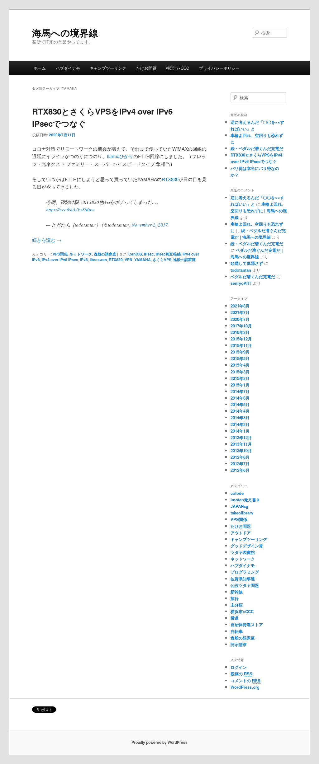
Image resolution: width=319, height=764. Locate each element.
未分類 (237, 605)
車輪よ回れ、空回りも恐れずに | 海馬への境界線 (259, 210)
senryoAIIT (241, 283)
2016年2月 (240, 332)
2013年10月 (241, 450)
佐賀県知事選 (243, 579)
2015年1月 (240, 385)
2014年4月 (240, 411)
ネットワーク (80, 254)
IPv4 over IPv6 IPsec (60, 259)
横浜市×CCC (177, 68)
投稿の (241, 674)
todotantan (241, 270)
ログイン (239, 667)
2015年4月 (240, 365)
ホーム (40, 68)
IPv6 (84, 259)
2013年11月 (241, 444)
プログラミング (245, 572)
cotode (237, 493)
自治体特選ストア (247, 624)
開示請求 (239, 644)
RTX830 (170, 179)
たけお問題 (146, 68)
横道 (235, 618)
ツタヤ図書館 (243, 552)
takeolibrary (242, 513)
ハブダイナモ (68, 68)
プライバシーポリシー (219, 68)
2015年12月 (241, 339)
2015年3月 (240, 372)
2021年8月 (240, 306)
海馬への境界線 (65, 32)
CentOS (135, 254)
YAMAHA (142, 259)
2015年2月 (240, 378)
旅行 (235, 598)
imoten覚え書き (245, 500)
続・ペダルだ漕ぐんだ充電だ (257, 148)
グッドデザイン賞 (247, 546)
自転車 (237, 631)
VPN (128, 259)
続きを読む (46, 240)
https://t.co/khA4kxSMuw (70, 209)
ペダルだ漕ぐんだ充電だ (253, 276)
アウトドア (241, 533)
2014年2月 (240, 424)
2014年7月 (240, 391)
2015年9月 (240, 352)
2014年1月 (240, 431)
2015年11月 (241, 345)
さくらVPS (162, 259)
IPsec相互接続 (168, 254)
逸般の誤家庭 (105, 254)
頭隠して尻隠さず (247, 263)
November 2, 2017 (150, 225)
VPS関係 (60, 254)
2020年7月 (240, 319)
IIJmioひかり (120, 156)
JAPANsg (239, 506)
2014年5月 (240, 404)
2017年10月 (241, 326)
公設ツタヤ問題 (245, 585)
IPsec (149, 254)
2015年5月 (240, 358)
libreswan (98, 259)
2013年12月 (241, 437)
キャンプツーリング (108, 68)
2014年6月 (240, 398)
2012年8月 (240, 457)
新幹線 (237, 592)
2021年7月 (240, 312)
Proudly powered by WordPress (159, 742)
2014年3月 (240, 417)
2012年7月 (240, 463)
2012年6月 (240, 470)
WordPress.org (245, 687)
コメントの (245, 680)
